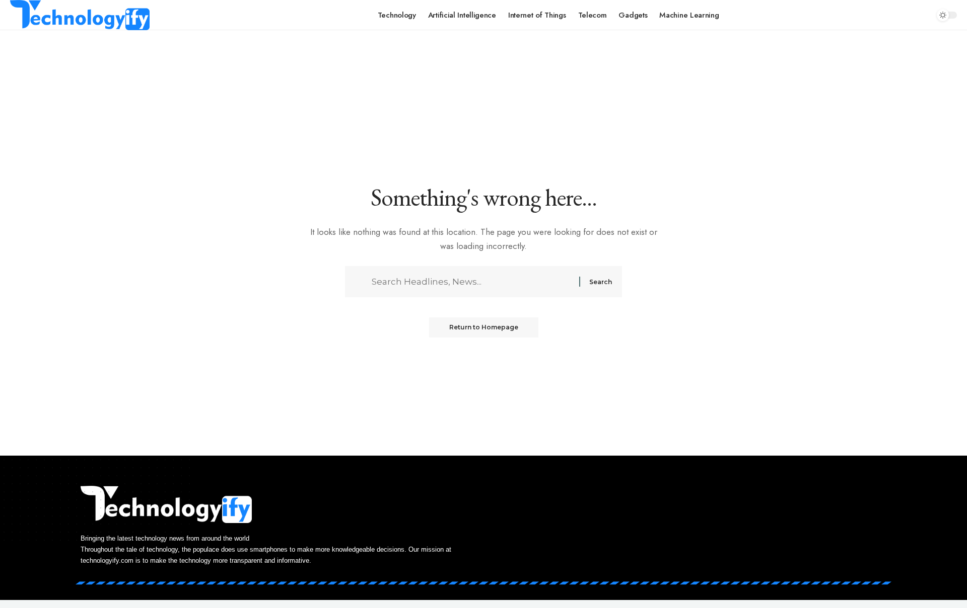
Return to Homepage (483, 327)
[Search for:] (474, 281)
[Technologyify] (80, 15)
